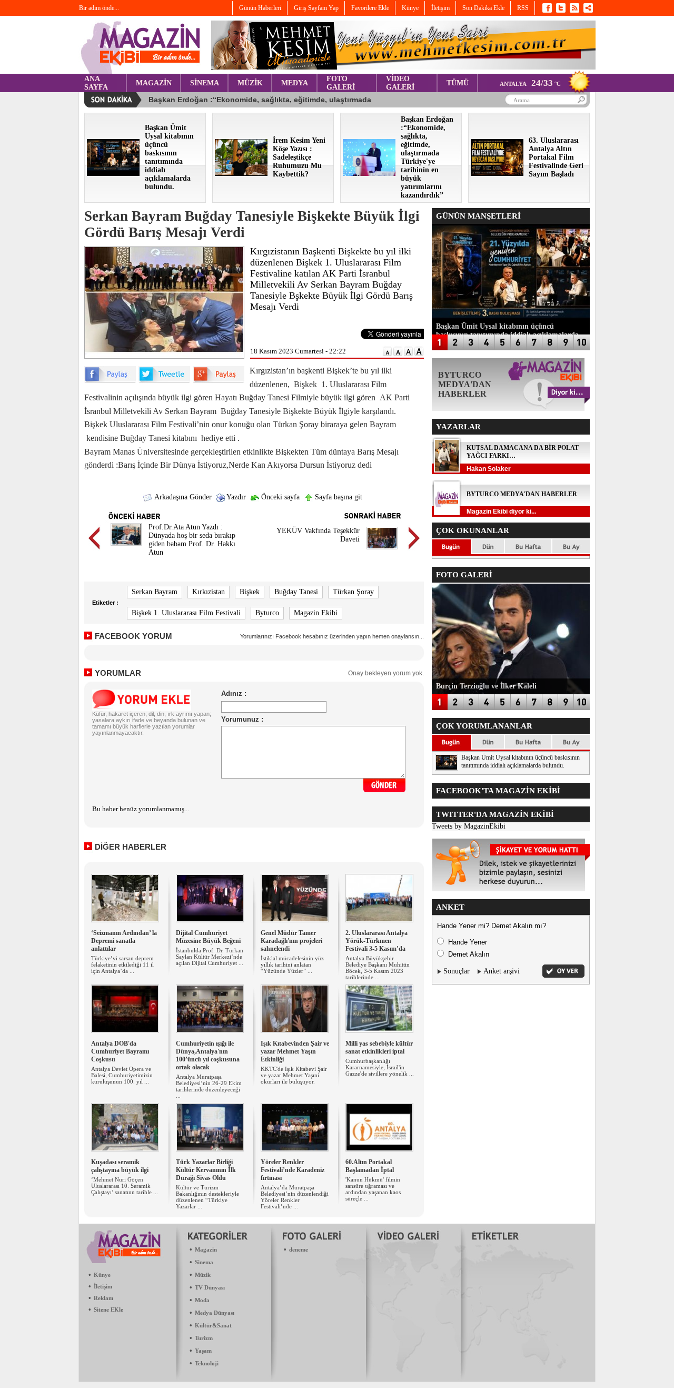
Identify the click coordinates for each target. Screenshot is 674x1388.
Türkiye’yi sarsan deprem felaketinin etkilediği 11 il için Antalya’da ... (122, 964)
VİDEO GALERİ (400, 83)
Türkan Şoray (353, 592)
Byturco (267, 613)
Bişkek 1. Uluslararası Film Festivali (186, 613)
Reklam (103, 1298)
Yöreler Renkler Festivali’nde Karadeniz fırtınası (292, 1170)
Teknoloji (207, 1363)
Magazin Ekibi (316, 613)
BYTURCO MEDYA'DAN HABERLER (522, 494)
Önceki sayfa (279, 497)
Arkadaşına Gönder (182, 497)
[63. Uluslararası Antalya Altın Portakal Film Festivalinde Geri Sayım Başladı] (497, 174)
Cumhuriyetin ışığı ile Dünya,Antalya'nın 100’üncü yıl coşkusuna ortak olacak (208, 1055)
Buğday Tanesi (296, 592)
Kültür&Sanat (213, 1325)
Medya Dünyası (214, 1313)
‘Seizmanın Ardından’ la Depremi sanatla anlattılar (124, 940)
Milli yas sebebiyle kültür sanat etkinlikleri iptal (379, 1047)
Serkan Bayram (154, 592)
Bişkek (250, 592)
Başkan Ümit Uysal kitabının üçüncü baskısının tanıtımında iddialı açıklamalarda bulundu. (520, 761)
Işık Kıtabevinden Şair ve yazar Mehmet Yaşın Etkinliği (295, 1051)
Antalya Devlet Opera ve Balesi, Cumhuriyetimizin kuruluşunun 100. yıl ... (122, 1075)
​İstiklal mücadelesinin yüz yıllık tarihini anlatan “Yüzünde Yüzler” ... (292, 964)
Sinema (204, 1262)
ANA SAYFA (96, 83)
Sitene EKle (108, 1309)
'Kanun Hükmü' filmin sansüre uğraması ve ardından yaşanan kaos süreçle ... (373, 1189)
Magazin (206, 1249)
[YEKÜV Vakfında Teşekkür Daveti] (382, 551)
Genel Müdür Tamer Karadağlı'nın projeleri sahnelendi (291, 940)
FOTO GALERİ (340, 83)
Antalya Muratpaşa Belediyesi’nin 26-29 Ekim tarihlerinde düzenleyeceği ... (209, 1086)
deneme (298, 1249)
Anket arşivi (501, 971)
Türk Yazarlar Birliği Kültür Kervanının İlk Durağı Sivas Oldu (206, 1170)
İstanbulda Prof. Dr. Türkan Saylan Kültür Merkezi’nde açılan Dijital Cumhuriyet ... (209, 956)
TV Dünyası (210, 1287)
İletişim (103, 1286)
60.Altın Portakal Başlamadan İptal (369, 1166)
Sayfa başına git (337, 497)
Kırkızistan (208, 592)
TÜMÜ (458, 83)
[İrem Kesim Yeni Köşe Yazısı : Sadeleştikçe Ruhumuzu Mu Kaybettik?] (241, 174)
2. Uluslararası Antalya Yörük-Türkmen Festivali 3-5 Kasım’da (376, 940)
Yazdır (235, 497)
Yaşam (203, 1350)
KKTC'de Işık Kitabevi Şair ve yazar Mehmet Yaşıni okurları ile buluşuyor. (294, 1075)
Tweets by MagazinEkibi (469, 826)
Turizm (204, 1338)
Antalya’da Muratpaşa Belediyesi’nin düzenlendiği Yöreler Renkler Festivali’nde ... (295, 1196)
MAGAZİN (154, 83)
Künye (102, 1275)
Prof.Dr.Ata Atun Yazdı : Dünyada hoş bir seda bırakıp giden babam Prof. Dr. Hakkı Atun (191, 539)
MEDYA (294, 83)
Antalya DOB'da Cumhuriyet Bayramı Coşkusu (120, 1051)
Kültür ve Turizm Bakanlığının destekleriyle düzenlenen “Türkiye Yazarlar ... (207, 1196)
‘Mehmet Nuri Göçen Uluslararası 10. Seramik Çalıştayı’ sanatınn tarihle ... (124, 1185)
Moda (202, 1300)
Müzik (203, 1275)
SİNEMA (204, 83)
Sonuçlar (456, 971)
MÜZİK (250, 83)
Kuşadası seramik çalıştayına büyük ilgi (119, 1166)
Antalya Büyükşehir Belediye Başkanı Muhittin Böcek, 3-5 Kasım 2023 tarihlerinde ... (377, 967)
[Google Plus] (218, 381)
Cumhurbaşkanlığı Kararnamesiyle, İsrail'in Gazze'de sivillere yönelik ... (379, 1067)
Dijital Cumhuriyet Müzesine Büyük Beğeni (208, 936)
